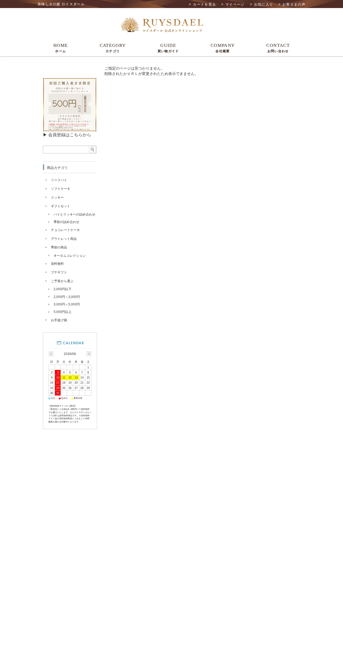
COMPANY (223, 48)
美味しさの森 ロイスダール (61, 4)
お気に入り (263, 4)
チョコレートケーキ (65, 230)
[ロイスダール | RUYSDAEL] (162, 33)
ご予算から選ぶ (62, 281)
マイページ (235, 4)
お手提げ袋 (59, 320)
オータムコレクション (70, 256)
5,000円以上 (63, 312)
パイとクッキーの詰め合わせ (74, 214)
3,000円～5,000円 (67, 304)
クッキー (57, 197)
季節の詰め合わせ (66, 222)
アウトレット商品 (64, 239)
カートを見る (204, 4)
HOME (60, 48)
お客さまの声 (293, 4)
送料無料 (57, 264)
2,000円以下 (63, 289)
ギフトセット (60, 206)
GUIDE (168, 48)
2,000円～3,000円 (67, 297)
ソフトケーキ (60, 189)
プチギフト (59, 272)
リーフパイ (59, 180)
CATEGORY (113, 48)
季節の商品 (59, 247)
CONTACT (278, 48)
